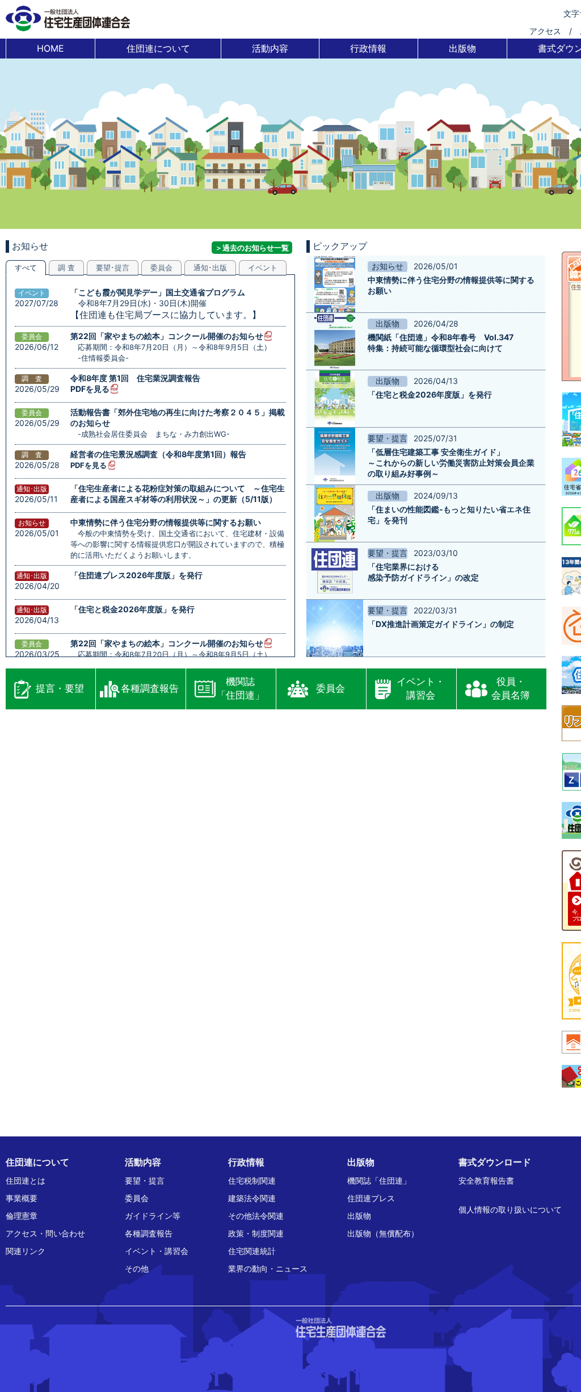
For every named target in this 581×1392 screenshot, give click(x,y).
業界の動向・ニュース (268, 1268)
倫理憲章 (21, 1215)
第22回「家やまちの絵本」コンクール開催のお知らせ (166, 336)
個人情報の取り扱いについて (510, 1209)
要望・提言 (145, 1180)
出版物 (462, 48)
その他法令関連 (256, 1215)
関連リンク (25, 1251)
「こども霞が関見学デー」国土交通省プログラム (157, 292)
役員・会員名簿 (510, 688)
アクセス (545, 31)
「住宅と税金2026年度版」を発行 (132, 609)
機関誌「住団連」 (240, 688)
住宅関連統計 (252, 1251)
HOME (50, 48)
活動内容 (270, 48)
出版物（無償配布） (383, 1233)
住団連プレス (371, 1198)
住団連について (158, 48)
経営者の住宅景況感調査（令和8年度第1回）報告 (158, 454)
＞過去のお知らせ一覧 (252, 247)
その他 (137, 1268)
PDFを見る (90, 389)
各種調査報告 (150, 688)
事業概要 (21, 1198)
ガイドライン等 (152, 1215)
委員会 (330, 688)
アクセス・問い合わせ (45, 1233)
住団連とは (25, 1180)
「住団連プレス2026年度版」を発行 (136, 575)
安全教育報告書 (486, 1180)
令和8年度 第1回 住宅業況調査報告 (135, 378)
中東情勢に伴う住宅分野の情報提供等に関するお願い (165, 522)
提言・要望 (60, 688)
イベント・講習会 (421, 688)
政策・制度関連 (256, 1233)
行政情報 (368, 48)
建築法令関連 (252, 1198)
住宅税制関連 (252, 1180)
